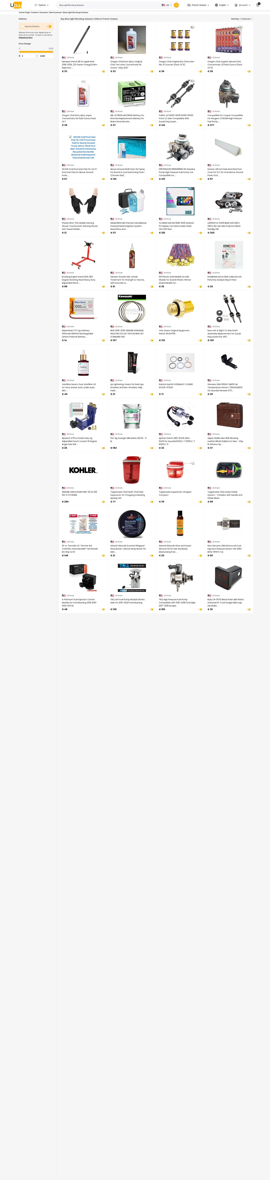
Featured (245, 18)
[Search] (176, 5)
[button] (198, 5)
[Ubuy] (16, 5)
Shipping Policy (25, 37)
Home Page (24, 12)
